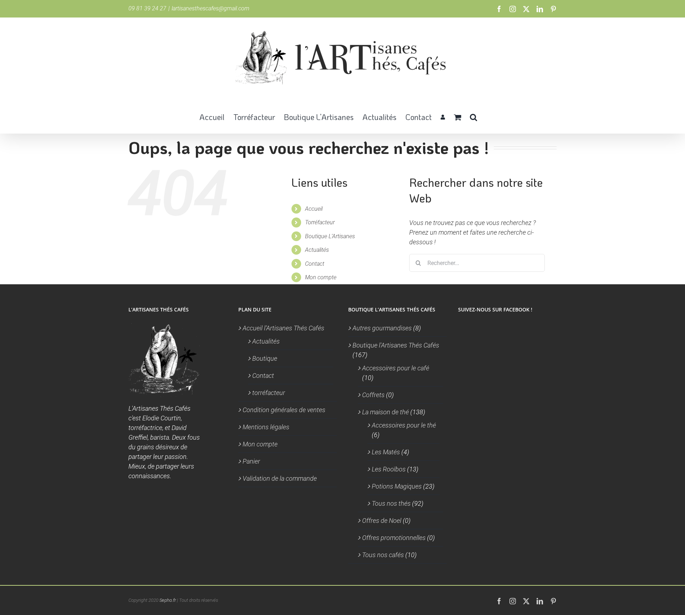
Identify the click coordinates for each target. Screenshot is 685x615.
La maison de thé (385, 412)
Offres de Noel (381, 520)
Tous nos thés (391, 503)
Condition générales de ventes (284, 410)
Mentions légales (266, 427)
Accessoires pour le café (395, 368)
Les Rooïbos (389, 469)
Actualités (317, 249)
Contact (314, 263)
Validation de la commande (280, 478)
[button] (473, 116)
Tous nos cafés (383, 555)
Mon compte (320, 277)
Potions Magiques (397, 486)
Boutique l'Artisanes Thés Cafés (395, 345)
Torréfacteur (320, 222)
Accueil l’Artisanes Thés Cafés (283, 328)
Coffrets (373, 395)
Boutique (264, 358)
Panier (251, 461)
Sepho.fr (167, 600)
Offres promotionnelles (394, 537)
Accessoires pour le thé (404, 425)
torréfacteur (268, 392)
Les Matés (386, 452)
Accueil (314, 208)
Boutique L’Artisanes (330, 236)
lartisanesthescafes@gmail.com (210, 8)
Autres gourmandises (382, 328)
